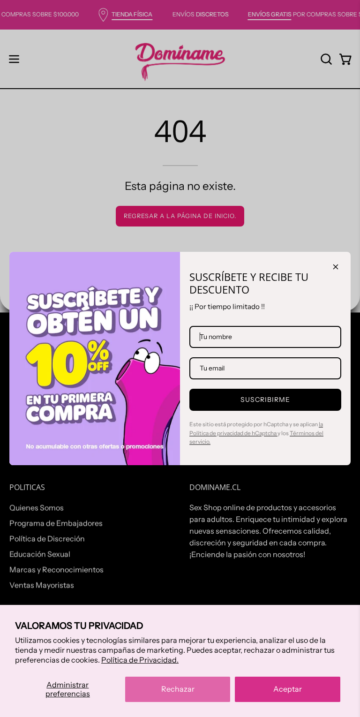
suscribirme (265, 399)
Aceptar (287, 689)
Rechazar (178, 689)
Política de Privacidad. (140, 659)
